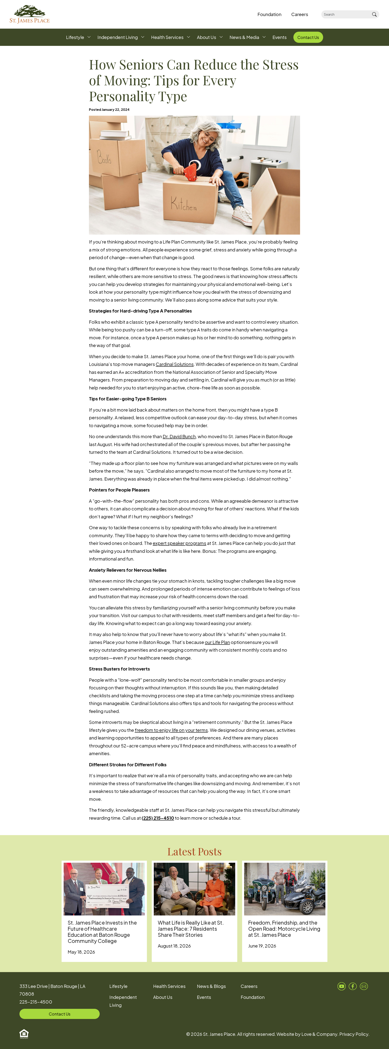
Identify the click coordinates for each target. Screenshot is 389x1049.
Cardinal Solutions (175, 364)
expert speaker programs (179, 543)
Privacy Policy (353, 1034)
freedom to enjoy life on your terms (171, 730)
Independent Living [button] (117, 37)
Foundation (253, 997)
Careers (249, 986)
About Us (162, 997)
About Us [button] (206, 37)
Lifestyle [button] (75, 37)
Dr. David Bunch (179, 436)
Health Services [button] (167, 37)
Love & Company (319, 1034)
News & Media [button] (244, 37)
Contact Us (60, 1013)
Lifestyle (118, 986)
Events (204, 997)
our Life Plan (217, 642)
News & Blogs (211, 986)
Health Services (169, 986)
